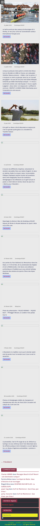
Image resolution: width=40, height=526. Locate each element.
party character (7, 494)
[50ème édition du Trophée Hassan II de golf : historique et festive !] (20, 101)
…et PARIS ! (18, 522)
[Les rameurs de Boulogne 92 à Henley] (20, 3)
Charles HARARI (6, 474)
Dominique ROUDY (19, 25)
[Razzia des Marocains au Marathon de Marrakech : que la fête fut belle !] (20, 326)
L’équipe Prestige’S (27, 522)
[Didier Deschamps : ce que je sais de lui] (20, 44)
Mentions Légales (8, 505)
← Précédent (6, 462)
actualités (11, 522)
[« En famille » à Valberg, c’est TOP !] (20, 236)
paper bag (5, 489)
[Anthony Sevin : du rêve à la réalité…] (20, 415)
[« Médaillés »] (20, 367)
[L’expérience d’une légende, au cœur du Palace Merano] (20, 284)
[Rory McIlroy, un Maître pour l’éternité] (20, 143)
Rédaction (18, 306)
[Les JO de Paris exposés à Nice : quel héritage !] (20, 195)
